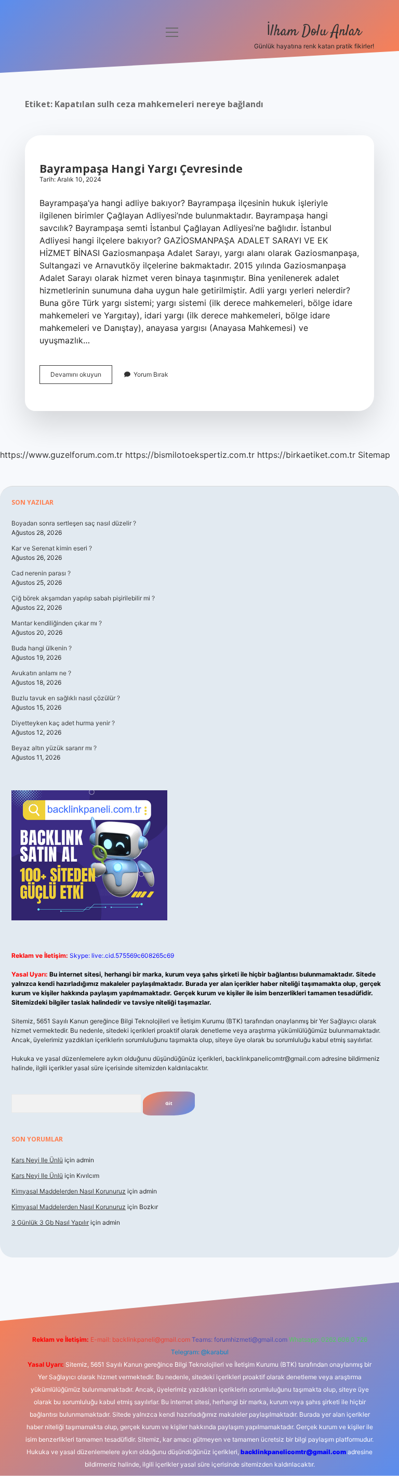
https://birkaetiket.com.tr (306, 455)
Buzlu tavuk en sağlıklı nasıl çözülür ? (65, 698)
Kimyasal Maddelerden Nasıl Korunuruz (68, 1191)
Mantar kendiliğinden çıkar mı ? (56, 623)
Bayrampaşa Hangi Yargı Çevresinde (141, 168)
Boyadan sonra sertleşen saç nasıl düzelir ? (73, 523)
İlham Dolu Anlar (314, 31)
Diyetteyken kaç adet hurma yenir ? (63, 723)
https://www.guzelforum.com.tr (61, 455)
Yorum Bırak (151, 374)
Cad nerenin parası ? (41, 573)
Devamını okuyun (81, 377)
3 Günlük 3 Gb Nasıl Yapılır (50, 1222)
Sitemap (374, 455)
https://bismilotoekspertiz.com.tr (190, 455)
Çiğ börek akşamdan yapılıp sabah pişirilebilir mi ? (83, 598)
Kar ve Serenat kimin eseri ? (51, 548)
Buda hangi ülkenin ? (41, 648)
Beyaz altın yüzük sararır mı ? (54, 748)
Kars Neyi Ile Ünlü (37, 1160)
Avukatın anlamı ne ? (41, 673)
